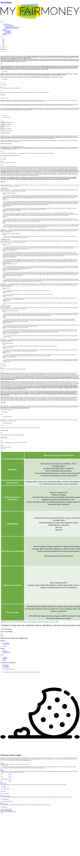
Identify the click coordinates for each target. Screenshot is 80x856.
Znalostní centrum (6, 24)
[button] (40, 60)
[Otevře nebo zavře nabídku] (2, 22)
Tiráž (15, 811)
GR (3, 41)
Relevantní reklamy (4, 803)
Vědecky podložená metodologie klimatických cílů (9, 155)
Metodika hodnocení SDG (5, 132)
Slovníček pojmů (9, 409)
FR (3, 40)
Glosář (1, 445)
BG (3, 44)
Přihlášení (4, 34)
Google (9, 778)
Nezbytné (2, 763)
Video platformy (3, 783)
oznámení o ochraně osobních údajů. (25, 760)
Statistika (2, 770)
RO (3, 43)
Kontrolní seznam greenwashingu (11, 28)
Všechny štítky (3, 437)
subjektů (38, 672)
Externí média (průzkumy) (5, 795)
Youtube (4, 786)
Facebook (5, 806)
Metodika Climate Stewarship (5, 143)
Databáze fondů (8, 31)
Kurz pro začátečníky (9, 25)
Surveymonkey (6, 799)
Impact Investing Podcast (9, 26)
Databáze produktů (6, 30)
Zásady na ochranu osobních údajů (7, 811)
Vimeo (4, 791)
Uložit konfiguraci (9, 810)
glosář (53, 76)
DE (3, 38)
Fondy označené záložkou (6, 629)
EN (3, 39)
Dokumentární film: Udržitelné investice (12, 27)
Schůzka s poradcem (6, 33)
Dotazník (4, 29)
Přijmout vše (3, 810)
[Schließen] (1, 450)
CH (3, 42)
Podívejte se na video (4, 430)
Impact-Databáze (8, 32)
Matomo (10, 774)
